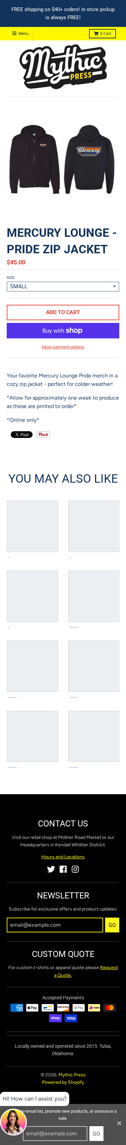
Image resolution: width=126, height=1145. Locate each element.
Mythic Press (72, 1075)
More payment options (63, 346)
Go (96, 1134)
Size (10, 277)
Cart (105, 33)
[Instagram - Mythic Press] (75, 869)
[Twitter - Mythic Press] (51, 869)
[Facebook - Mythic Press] (63, 869)
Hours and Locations (63, 857)
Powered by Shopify (63, 1082)
